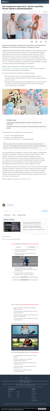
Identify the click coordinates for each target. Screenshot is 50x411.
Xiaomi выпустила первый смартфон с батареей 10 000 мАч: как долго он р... (32, 223)
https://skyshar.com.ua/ (25, 179)
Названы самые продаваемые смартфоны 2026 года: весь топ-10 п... (25, 363)
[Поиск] (44, 2)
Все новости (24, 277)
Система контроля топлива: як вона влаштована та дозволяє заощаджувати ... (26, 315)
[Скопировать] (46, 41)
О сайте (33, 395)
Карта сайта (34, 400)
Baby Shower (7, 215)
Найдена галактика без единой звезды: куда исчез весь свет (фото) (25, 250)
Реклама (33, 397)
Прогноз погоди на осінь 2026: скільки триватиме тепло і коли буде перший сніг (25, 273)
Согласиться (42, 408)
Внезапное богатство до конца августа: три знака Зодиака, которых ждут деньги (26, 127)
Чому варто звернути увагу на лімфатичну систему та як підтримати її (26, 319)
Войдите (4, 239)
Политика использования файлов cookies (27, 385)
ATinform (5, 2)
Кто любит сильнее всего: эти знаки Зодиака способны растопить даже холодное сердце (23, 348)
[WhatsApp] (41, 41)
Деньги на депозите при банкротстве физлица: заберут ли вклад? (25, 308)
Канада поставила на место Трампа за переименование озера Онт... (23, 360)
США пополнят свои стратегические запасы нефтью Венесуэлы (25, 254)
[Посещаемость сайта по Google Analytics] (27, 378)
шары (14, 215)
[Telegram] (32, 41)
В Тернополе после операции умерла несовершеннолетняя (22, 370)
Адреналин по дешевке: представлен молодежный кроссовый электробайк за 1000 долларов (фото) (26, 269)
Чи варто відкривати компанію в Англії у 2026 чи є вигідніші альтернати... (25, 312)
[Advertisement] (25, 192)
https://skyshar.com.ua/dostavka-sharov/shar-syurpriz (15, 68)
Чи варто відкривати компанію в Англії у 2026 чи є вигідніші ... (25, 356)
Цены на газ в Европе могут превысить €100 (33, 229)
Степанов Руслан (10, 204)
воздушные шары (21, 215)
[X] (36, 41)
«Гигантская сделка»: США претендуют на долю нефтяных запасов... (25, 367)
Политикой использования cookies (16, 409)
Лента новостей (24, 279)
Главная (33, 391)
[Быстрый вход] (40, 2)
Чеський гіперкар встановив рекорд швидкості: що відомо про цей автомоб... (33, 226)
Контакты (34, 398)
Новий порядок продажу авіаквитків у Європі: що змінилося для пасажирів (24, 123)
